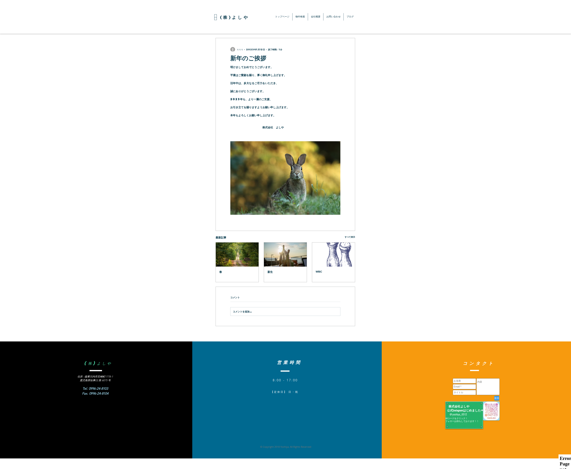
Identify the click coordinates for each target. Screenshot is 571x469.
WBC (319, 271)
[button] (300, 17)
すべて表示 (350, 236)
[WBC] (333, 254)
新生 (270, 271)
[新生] (285, 254)
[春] (237, 254)
